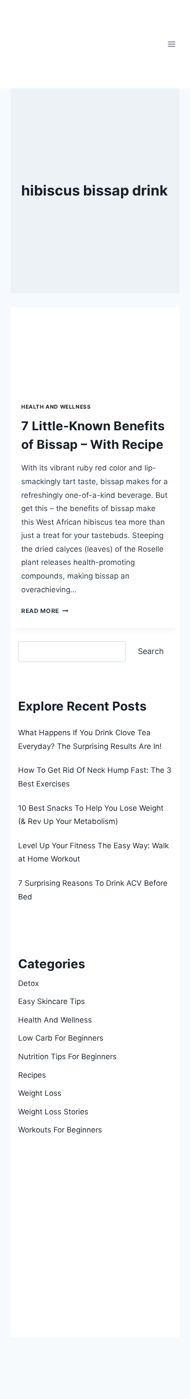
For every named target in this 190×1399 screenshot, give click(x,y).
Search (30, 634)
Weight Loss (39, 1093)
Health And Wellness (56, 406)
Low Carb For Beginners (60, 1038)
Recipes (32, 1075)
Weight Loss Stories (53, 1111)
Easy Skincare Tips (51, 1001)
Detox (28, 983)
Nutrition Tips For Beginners (67, 1056)
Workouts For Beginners (60, 1129)
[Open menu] (171, 44)
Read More (44, 610)
